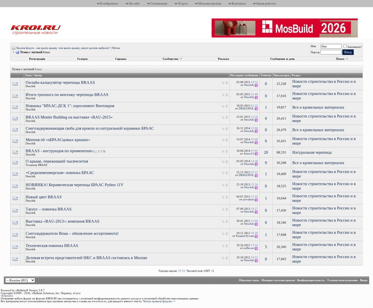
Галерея (82, 58)
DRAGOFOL (246, 108)
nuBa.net (249, 248)
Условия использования (342, 280)
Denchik (31, 86)
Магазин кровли (209, 3)
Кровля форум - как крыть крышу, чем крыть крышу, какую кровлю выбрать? (63, 48)
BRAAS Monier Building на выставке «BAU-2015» (69, 117)
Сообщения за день (282, 58)
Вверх (364, 280)
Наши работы (266, 3)
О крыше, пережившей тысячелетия (57, 161)
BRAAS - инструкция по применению (59, 151)
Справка (120, 58)
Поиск (340, 58)
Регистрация (37, 58)
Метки (116, 48)
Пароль (315, 52)
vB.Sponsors (7, 296)
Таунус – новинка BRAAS (49, 209)
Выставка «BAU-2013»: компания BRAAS (62, 221)
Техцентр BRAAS (36, 165)
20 (266, 152)
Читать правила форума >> (159, 301)
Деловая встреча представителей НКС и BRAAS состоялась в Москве (86, 258)
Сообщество (170, 58)
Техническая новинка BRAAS (52, 245)
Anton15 (249, 153)
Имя (313, 46)
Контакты (239, 3)
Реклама (223, 58)
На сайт (134, 3)
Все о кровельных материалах (318, 107)
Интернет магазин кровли (278, 280)
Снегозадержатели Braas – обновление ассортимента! (72, 233)
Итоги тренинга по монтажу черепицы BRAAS (67, 94)
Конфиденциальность (311, 280)
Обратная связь (249, 280)
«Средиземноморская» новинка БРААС (60, 172)
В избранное (109, 3)
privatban (248, 199)
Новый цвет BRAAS (44, 197)
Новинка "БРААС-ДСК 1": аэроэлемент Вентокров (70, 106)
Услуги (183, 3)
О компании (158, 3)
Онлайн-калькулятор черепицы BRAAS (60, 82)
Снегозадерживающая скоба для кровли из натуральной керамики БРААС (90, 128)
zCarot (76, 293)
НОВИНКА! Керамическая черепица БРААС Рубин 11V (75, 185)
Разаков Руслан (245, 236)
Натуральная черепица (312, 152)
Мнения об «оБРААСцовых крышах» (58, 140)
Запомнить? (354, 47)
